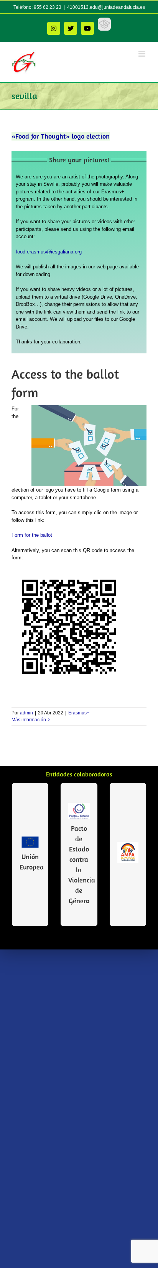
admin (26, 713)
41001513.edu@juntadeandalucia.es (106, 7)
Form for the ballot (32, 535)
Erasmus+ (78, 713)
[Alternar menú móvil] (142, 54)
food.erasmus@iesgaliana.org (49, 252)
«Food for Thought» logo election (61, 136)
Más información (29, 719)
